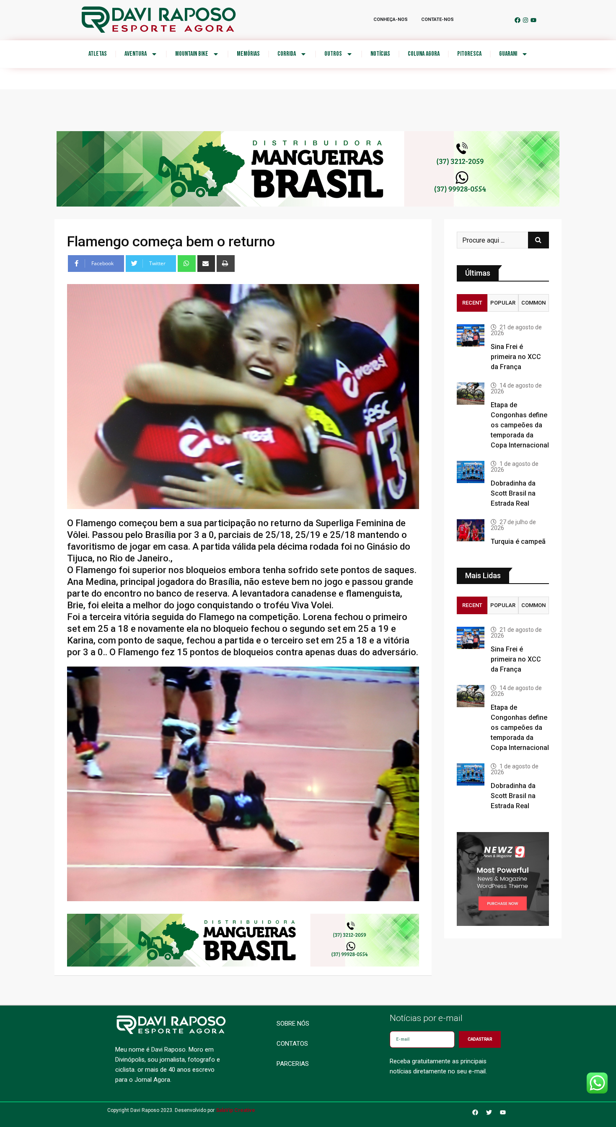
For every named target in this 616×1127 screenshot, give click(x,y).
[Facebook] (517, 20)
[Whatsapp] (187, 263)
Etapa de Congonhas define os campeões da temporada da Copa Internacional (520, 425)
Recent (472, 303)
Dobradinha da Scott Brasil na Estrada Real (513, 493)
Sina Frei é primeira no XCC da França (516, 357)
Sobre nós (293, 1023)
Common (533, 303)
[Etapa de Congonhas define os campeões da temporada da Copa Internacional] (470, 394)
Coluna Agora (424, 54)
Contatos (292, 1043)
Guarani (508, 54)
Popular (502, 303)
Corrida (286, 54)
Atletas (97, 54)
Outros (333, 54)
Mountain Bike (191, 54)
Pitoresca (469, 54)
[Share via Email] (206, 263)
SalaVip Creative (235, 1110)
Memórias (248, 54)
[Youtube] (533, 20)
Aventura (135, 54)
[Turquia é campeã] (470, 530)
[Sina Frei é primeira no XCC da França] (470, 335)
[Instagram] (525, 20)
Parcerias (293, 1064)
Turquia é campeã (518, 541)
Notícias (380, 54)
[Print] (226, 263)
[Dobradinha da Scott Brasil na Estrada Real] (470, 472)
